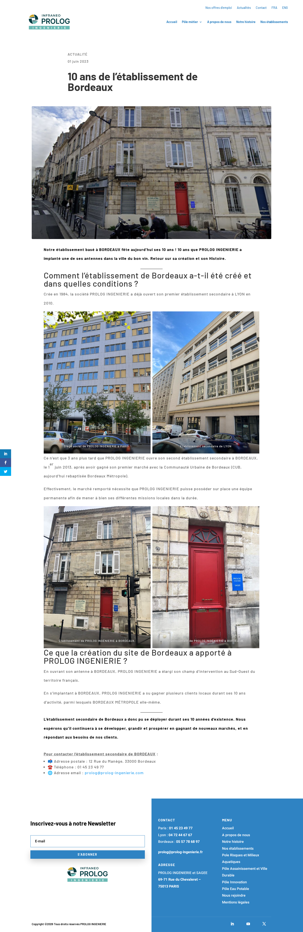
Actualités (244, 8)
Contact (261, 8)
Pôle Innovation (234, 882)
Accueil (171, 22)
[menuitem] (274, 8)
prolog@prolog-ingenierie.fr (180, 852)
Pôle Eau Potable (235, 888)
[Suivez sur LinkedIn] (232, 924)
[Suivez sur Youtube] (248, 924)
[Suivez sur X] (264, 924)
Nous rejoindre (234, 895)
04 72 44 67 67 (180, 835)
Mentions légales (235, 902)
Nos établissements (274, 22)
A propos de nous (219, 22)
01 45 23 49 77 (181, 828)
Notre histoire (246, 22)
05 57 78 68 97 (188, 841)
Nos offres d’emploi (218, 8)
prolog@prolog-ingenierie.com (114, 772)
